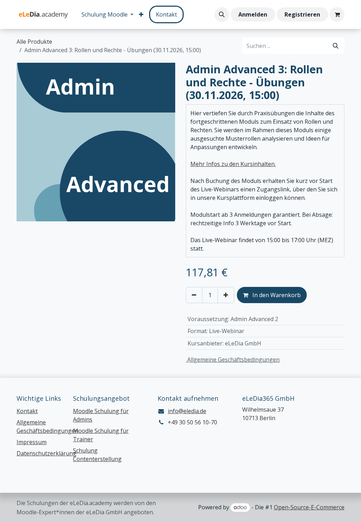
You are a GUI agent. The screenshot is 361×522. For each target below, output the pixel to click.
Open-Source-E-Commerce (309, 507)
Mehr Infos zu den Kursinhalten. (233, 164)
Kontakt (166, 14)
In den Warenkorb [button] (276, 295)
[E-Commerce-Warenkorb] (337, 14)
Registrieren (302, 14)
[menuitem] (107, 14)
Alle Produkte (34, 41)
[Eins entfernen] (194, 295)
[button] (221, 14)
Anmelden (252, 14)
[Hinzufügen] (226, 295)
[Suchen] (335, 46)
